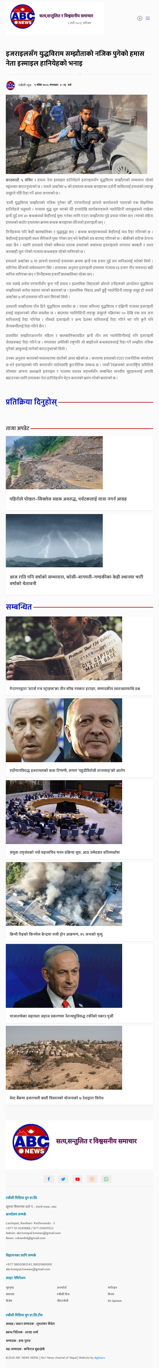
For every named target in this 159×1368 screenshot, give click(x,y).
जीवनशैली (62, 1301)
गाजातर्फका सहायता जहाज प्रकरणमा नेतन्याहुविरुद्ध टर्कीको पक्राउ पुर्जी (61, 1016)
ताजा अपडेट (17, 428)
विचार (111, 1294)
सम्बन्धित (19, 607)
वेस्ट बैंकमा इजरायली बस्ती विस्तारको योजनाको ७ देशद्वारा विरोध (57, 1098)
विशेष (9, 1301)
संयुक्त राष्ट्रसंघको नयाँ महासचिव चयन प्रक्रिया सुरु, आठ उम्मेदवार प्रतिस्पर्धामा (65, 852)
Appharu (99, 1357)
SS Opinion (115, 1301)
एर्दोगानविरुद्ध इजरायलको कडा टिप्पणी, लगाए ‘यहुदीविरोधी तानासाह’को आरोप (67, 770)
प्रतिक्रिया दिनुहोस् (31, 402)
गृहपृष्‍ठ (10, 1287)
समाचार (10, 1294)
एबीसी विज (63, 1294)
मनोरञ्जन (112, 1287)
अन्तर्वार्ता (62, 1287)
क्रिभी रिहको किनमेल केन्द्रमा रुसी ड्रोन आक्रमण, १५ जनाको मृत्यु (56, 934)
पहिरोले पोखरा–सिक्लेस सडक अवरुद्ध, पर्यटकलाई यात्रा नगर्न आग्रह (68, 499)
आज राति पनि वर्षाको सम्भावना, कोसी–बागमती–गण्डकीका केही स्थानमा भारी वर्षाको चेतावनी (76, 580)
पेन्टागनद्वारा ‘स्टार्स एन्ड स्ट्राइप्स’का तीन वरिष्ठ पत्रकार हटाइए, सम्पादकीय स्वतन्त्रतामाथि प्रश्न (75, 689)
